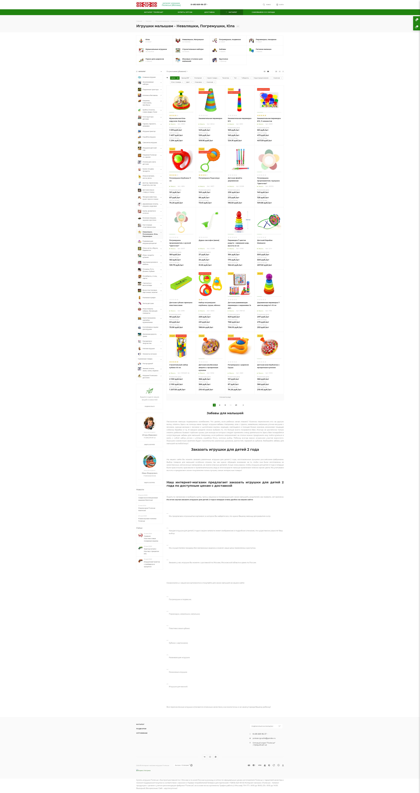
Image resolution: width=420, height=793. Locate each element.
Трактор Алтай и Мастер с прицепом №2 (151, 551)
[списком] (279, 71)
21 (236, 405)
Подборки (141, 729)
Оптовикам (141, 733)
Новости (140, 490)
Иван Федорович (149, 473)
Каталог (140, 724)
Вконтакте (204, 756)
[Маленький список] (264, 71)
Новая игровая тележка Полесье (147, 520)
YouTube (210, 756)
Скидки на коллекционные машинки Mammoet (148, 499)
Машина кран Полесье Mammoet (146, 509)
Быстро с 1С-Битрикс (182, 765)
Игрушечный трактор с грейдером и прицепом (152, 564)
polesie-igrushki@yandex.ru (264, 738)
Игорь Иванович (149, 435)
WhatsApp (215, 756)
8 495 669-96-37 (198, 5)
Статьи (139, 528)
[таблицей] (283, 71)
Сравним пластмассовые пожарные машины (151, 538)
